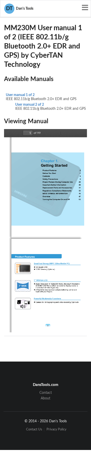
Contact (45, 393)
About (45, 398)
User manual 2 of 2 (29, 104)
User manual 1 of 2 (20, 95)
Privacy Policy (56, 429)
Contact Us (34, 429)
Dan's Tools (19, 8)
